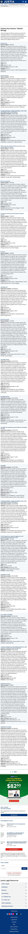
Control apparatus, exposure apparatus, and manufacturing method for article (12, 537)
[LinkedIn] (7, 914)
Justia (2, 4)
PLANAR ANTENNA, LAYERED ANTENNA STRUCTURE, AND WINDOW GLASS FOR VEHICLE (14, 111)
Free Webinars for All (7, 820)
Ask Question (14, 815)
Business (4, 890)
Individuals (5, 887)
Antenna (3, 251)
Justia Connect (14, 917)
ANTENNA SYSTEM (5, 574)
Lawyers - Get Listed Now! (14, 873)
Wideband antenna (5, 683)
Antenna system (5, 319)
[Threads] (15, 914)
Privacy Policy (14, 929)
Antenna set (4, 43)
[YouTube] (9, 914)
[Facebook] (11, 914)
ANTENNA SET (4, 287)
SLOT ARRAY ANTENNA (6, 614)
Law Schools (5, 893)
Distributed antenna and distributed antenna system (12, 214)
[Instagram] (13, 914)
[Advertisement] (14, 16)
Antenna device (5, 75)
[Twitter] (19, 914)
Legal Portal (14, 919)
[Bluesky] (17, 914)
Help (14, 924)
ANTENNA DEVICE (5, 359)
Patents (5, 4)
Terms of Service (14, 926)
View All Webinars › (14, 849)
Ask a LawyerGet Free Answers (6, 807)
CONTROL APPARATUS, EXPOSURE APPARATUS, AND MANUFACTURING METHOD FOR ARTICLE (14, 647)
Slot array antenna (5, 181)
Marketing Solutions (7, 906)
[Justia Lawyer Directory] (20, 914)
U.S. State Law (6, 900)
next (15, 772)
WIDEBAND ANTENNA (6, 727)
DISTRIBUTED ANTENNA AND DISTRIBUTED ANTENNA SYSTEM (14, 428)
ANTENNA (3, 465)
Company (14, 922)
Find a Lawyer (5, 862)
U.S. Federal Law (6, 896)
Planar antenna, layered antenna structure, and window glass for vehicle (13, 146)
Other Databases (6, 903)
